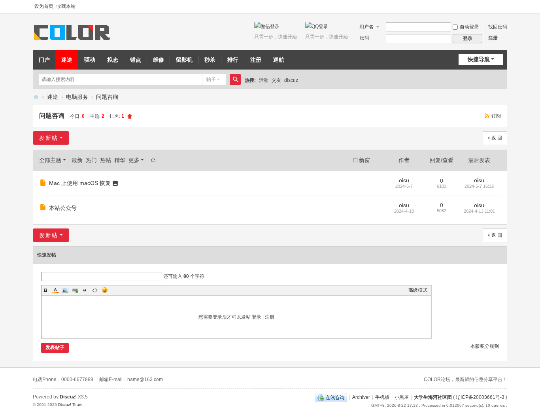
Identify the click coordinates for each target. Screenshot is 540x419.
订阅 (496, 116)
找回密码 (497, 27)
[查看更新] (152, 160)
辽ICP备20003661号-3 (480, 397)
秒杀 (209, 60)
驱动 (89, 60)
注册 (493, 38)
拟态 (112, 60)
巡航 (278, 60)
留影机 (184, 60)
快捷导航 (479, 59)
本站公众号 (63, 208)
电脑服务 (77, 97)
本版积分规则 (484, 346)
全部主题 (50, 160)
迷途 (66, 60)
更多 (134, 160)
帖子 (211, 79)
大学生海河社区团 (433, 397)
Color (55, 290)
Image (65, 290)
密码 (364, 38)
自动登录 (469, 27)
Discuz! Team (70, 404)
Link (75, 290)
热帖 (105, 160)
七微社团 (36, 97)
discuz (291, 80)
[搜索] (235, 79)
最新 (77, 160)
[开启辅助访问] (505, 6)
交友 (276, 80)
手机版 (382, 397)
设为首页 (43, 6)
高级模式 (417, 290)
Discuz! (68, 397)
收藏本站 (66, 6)
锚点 (135, 60)
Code (95, 290)
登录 (256, 317)
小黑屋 (402, 397)
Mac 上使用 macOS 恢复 (80, 183)
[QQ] (331, 397)
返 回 (496, 138)
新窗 (364, 160)
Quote (85, 290)
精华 (119, 160)
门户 (44, 60)
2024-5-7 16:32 (479, 186)
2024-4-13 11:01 (479, 211)
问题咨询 (107, 97)
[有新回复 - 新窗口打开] (43, 184)
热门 (91, 160)
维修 (158, 60)
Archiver (361, 397)
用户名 (366, 27)
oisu (404, 180)
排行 (232, 60)
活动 (263, 80)
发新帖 (48, 138)
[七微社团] (73, 32)
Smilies (105, 290)
